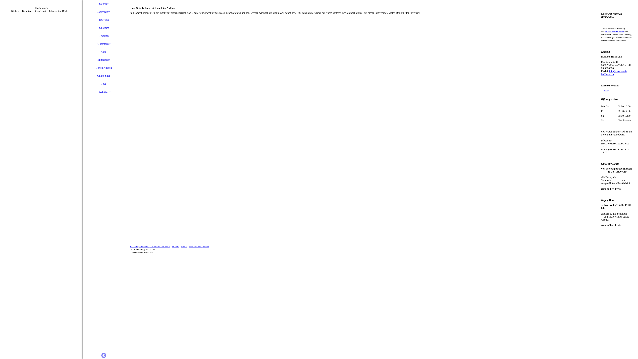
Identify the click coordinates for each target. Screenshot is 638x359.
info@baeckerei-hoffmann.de (614, 73)
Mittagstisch (104, 59)
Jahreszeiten (104, 11)
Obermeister (104, 43)
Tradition (104, 35)
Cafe (103, 51)
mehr (606, 90)
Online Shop (103, 75)
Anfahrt (184, 246)
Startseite (104, 3)
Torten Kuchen (104, 67)
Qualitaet (104, 27)
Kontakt (103, 91)
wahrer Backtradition (614, 31)
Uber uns (104, 19)
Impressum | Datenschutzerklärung (154, 246)
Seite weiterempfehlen (199, 246)
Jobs (104, 83)
